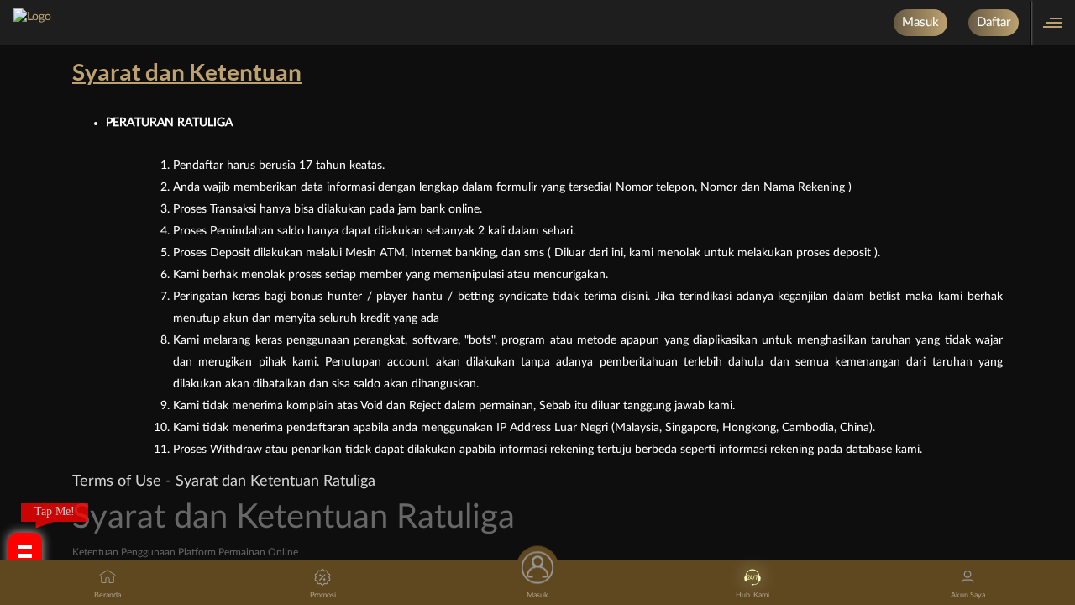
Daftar (993, 22)
